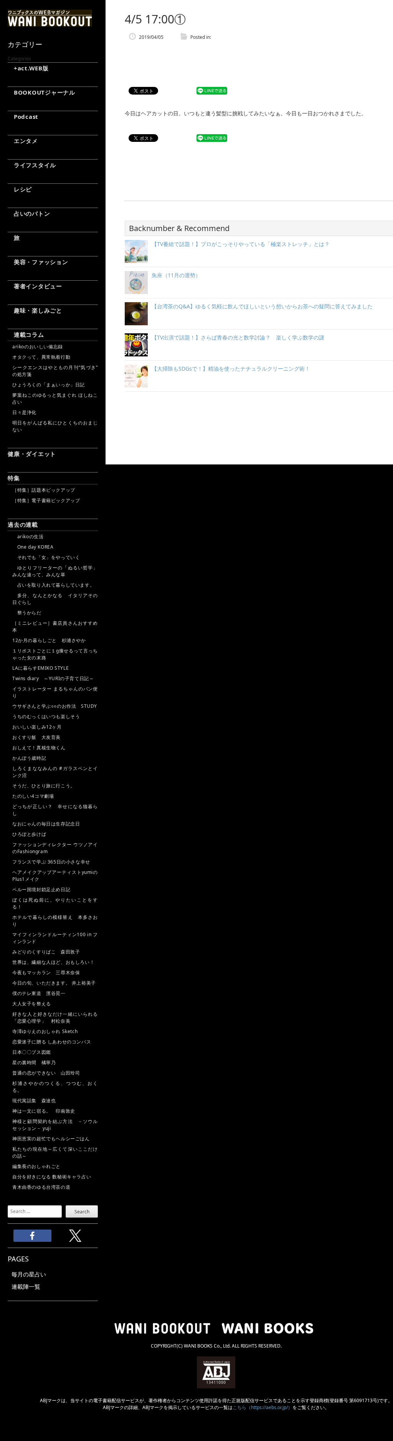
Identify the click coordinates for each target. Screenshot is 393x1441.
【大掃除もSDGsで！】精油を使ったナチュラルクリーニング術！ (231, 368)
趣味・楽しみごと (35, 310)
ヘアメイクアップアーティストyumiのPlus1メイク (55, 875)
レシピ (20, 189)
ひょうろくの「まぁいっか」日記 (48, 384)
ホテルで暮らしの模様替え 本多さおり (55, 920)
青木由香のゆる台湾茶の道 (41, 1187)
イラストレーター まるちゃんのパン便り (55, 692)
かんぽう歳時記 (29, 758)
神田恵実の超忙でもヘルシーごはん (51, 1138)
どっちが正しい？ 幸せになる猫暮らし (55, 810)
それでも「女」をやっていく (46, 557)
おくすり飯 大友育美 (36, 737)
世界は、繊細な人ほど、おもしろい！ (53, 962)
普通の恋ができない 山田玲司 (46, 1073)
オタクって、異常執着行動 (41, 357)
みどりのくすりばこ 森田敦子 (46, 951)
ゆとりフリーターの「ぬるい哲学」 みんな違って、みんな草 (55, 571)
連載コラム (26, 334)
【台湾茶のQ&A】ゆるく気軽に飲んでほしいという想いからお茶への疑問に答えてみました (262, 306)
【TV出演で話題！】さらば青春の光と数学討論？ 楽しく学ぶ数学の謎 (238, 337)
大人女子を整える (31, 1003)
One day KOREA (32, 547)
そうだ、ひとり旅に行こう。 (43, 785)
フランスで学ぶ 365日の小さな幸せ (51, 862)
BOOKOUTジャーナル (41, 92)
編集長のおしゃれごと (36, 1166)
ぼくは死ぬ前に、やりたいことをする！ (55, 903)
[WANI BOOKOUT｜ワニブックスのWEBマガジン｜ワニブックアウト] (50, 23)
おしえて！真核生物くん (39, 747)
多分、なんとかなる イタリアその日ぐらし (55, 599)
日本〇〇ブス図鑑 (31, 1052)
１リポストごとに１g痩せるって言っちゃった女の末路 (55, 654)
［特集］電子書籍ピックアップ (46, 500)
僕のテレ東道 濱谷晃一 (39, 993)
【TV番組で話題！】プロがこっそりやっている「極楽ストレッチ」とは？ (241, 244)
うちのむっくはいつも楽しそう (46, 716)
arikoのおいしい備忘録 (37, 346)
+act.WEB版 (28, 68)
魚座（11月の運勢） (176, 275)
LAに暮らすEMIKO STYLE (40, 668)
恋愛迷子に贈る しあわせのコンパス (51, 1041)
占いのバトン (29, 213)
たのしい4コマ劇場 (33, 796)
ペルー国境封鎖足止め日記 (41, 889)
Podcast (23, 116)
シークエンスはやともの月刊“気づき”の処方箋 (55, 371)
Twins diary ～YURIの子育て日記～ (53, 678)
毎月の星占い (29, 1274)
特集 (14, 478)
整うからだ (26, 612)
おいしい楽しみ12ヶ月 (37, 727)
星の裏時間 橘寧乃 (34, 1062)
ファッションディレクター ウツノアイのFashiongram (55, 848)
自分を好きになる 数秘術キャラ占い (51, 1176)
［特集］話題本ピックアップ (43, 490)
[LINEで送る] (211, 91)
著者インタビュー (35, 286)
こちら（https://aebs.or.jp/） (262, 1407)
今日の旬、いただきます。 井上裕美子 (55, 983)
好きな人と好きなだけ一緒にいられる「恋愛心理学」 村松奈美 (55, 1017)
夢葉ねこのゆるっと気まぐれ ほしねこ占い (55, 398)
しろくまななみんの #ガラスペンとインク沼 (55, 772)
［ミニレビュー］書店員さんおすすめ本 (55, 626)
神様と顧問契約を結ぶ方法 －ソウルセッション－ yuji (55, 1125)
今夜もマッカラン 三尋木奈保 (46, 972)
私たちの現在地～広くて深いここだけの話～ (55, 1152)
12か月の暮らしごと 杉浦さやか (49, 640)
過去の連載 (23, 524)
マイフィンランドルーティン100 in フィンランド (55, 938)
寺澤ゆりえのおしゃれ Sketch (45, 1031)
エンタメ (23, 141)
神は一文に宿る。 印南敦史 (46, 1111)
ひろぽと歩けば (29, 834)
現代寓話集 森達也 (34, 1100)
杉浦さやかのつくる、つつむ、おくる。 (55, 1086)
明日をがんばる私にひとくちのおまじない (55, 426)
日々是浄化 (24, 412)
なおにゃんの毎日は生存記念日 (46, 823)
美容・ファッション (38, 262)
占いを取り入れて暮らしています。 (53, 585)
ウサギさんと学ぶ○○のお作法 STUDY (54, 706)
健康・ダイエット (32, 454)
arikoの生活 (27, 536)
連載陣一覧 (26, 1286)
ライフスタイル (32, 165)
